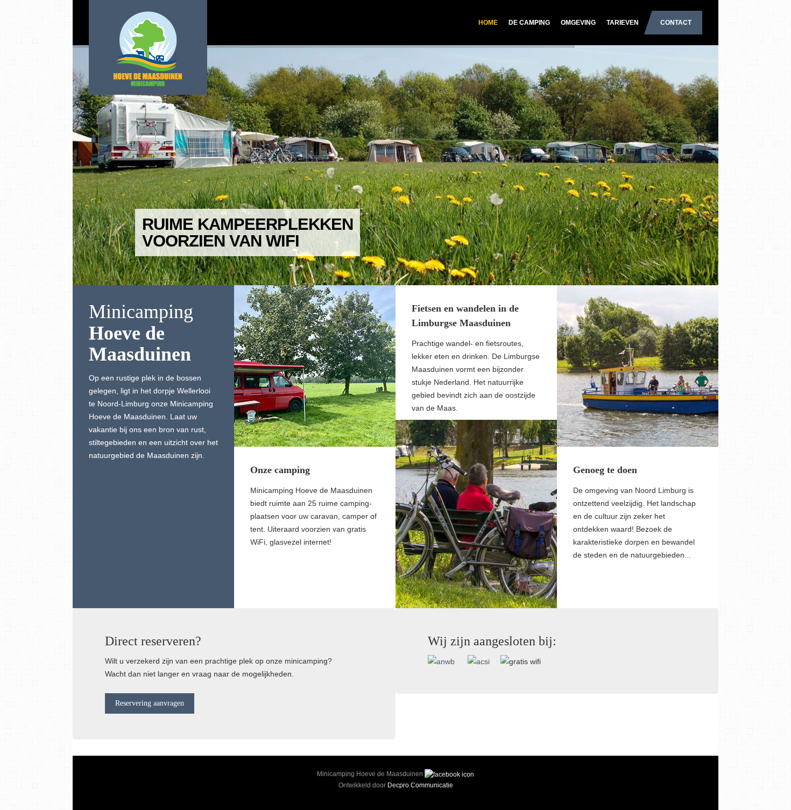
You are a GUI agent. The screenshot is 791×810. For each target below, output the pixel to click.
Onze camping (280, 469)
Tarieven (622, 22)
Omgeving (578, 22)
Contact (675, 22)
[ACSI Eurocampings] (479, 661)
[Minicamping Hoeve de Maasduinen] (142, 29)
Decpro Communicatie (420, 785)
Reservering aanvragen (149, 703)
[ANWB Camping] (446, 661)
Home (488, 22)
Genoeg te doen (605, 469)
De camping (529, 22)
